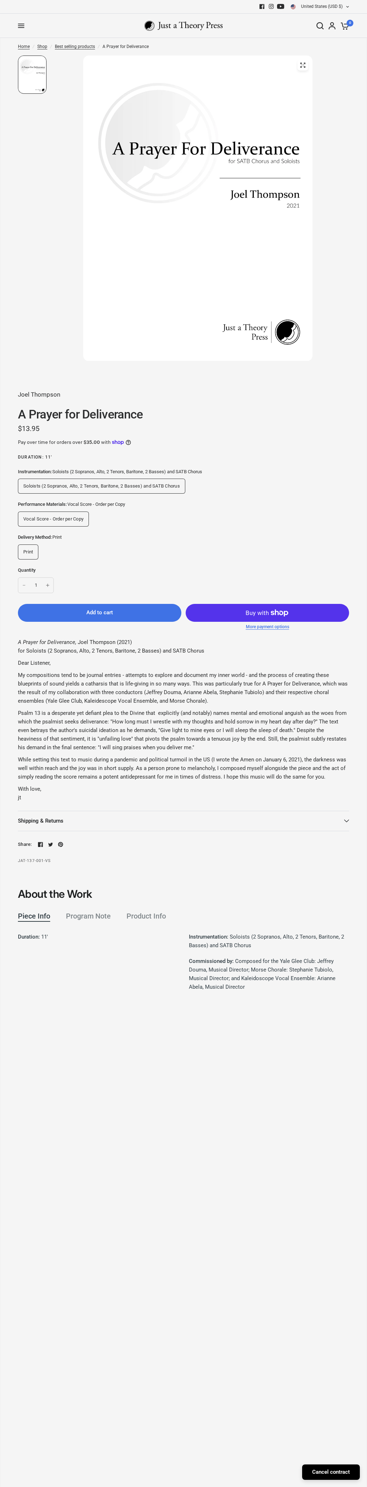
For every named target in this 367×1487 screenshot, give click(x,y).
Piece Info (34, 916)
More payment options (267, 627)
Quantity (26, 570)
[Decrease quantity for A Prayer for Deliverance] (24, 585)
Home (24, 46)
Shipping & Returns (40, 821)
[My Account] (332, 26)
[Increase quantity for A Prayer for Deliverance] (47, 585)
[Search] (320, 26)
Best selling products (75, 46)
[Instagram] (271, 6)
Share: (25, 844)
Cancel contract (331, 1472)
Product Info (146, 916)
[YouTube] (280, 6)
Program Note (88, 916)
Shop (42, 46)
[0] (343, 26)
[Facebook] (262, 6)
